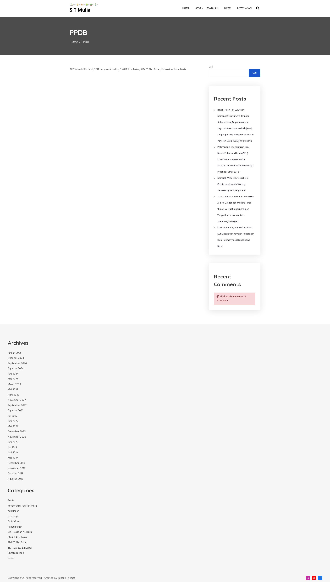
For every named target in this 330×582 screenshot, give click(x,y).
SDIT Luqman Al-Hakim (20, 532)
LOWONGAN (244, 8)
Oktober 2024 (16, 358)
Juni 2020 (13, 442)
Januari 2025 (14, 353)
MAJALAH (212, 8)
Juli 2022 (12, 416)
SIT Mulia (80, 10)
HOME (186, 8)
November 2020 (17, 437)
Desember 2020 (17, 432)
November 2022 (17, 400)
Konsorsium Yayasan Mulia (22, 506)
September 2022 (17, 405)
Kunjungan (13, 511)
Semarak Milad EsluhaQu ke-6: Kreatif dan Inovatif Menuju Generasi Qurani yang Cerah (233, 184)
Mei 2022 (13, 426)
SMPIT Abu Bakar (17, 543)
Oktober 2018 (15, 474)
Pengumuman (15, 527)
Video (11, 558)
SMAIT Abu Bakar (17, 537)
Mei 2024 (13, 379)
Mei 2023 (13, 390)
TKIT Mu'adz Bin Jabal (20, 548)
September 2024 (17, 363)
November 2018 (16, 468)
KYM (198, 8)
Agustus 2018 (15, 479)
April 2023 (13, 395)
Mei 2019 (13, 458)
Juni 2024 (13, 374)
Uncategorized (16, 553)
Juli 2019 (12, 447)
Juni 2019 (13, 453)
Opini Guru (14, 521)
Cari (211, 67)
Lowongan (13, 516)
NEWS (227, 8)
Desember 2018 (16, 463)
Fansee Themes (66, 578)
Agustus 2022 (16, 411)
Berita (11, 500)
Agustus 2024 (16, 369)
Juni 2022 (13, 421)
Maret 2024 (14, 384)
